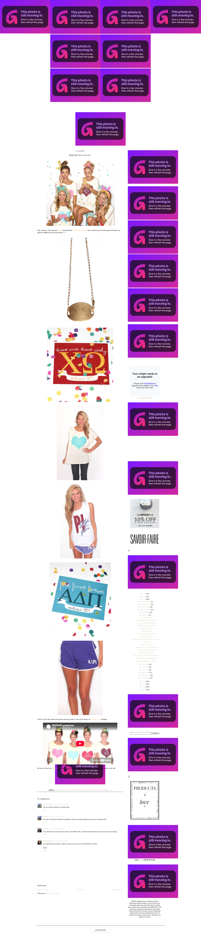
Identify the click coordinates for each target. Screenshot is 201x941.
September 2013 (145, 610)
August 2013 (145, 612)
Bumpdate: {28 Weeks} (146, 628)
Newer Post (44, 889)
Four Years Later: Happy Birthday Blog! (146, 655)
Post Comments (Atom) (53, 893)
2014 (144, 596)
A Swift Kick (146, 642)
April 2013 (145, 670)
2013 (144, 599)
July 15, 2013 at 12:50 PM (60, 804)
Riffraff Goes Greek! (146, 645)
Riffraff (57, 790)
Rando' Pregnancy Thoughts (146, 623)
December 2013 (145, 601)
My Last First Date (146, 617)
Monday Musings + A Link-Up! (146, 661)
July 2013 (145, 615)
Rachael (45, 816)
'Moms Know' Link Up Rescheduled (146, 647)
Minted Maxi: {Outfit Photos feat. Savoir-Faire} (146, 639)
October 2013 (145, 607)
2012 (144, 681)
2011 (144, 684)
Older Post (116, 889)
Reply (45, 810)
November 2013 (145, 604)
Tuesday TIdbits (146, 631)
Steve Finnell (47, 804)
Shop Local (65, 790)
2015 (144, 594)
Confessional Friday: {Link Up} (146, 626)
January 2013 (145, 678)
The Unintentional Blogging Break (146, 658)
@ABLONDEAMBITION (144, 398)
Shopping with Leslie (78, 790)
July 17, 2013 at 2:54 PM (60, 841)
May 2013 (145, 667)
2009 (144, 689)
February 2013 (145, 675)
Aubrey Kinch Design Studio (100, 932)
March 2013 (145, 672)
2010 (144, 687)
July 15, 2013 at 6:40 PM (57, 816)
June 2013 (145, 664)
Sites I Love (90, 790)
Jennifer (45, 829)
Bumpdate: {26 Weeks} (146, 653)
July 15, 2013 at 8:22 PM (57, 829)
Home (80, 889)
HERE (141, 860)
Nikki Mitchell (47, 841)
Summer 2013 (107, 790)
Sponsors (98, 790)
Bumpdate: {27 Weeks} (146, 636)
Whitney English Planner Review (146, 620)
